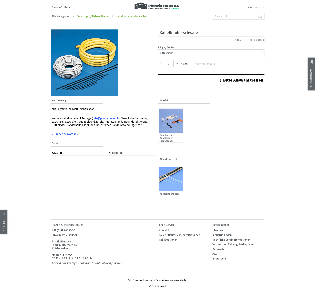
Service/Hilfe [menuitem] (60, 7)
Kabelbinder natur (169, 193)
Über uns (217, 230)
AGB (214, 254)
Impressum (219, 258)
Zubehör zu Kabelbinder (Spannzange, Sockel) (167, 138)
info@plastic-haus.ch (65, 235)
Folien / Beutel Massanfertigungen (179, 235)
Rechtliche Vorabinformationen (231, 239)
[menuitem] (237, 8)
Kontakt (164, 230)
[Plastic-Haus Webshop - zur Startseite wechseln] (157, 6)
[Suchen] (260, 16)
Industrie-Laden (222, 235)
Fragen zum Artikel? (66, 134)
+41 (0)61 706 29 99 (63, 230)
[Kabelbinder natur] (171, 179)
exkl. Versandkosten (178, 279)
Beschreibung (59, 100)
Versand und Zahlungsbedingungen (233, 244)
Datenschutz (220, 249)
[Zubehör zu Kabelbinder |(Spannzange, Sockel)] (171, 121)
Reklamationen (168, 239)
